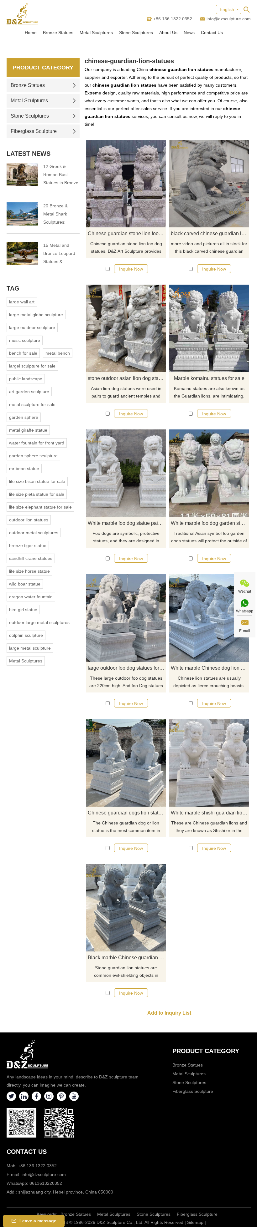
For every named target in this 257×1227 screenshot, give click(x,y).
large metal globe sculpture (36, 314)
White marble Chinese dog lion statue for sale (210, 668)
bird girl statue (23, 609)
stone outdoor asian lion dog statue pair (127, 378)
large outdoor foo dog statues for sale (127, 668)
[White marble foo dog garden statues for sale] (209, 473)
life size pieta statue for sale (36, 494)
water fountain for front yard (36, 442)
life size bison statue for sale (37, 481)
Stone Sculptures (136, 32)
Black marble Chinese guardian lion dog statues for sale (127, 957)
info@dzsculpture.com (229, 18)
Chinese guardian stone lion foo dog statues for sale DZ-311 (127, 233)
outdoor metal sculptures (33, 532)
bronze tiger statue (27, 545)
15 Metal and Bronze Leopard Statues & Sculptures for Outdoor (59, 254)
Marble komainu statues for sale (209, 378)
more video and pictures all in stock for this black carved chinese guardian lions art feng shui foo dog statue (209, 248)
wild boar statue (24, 583)
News (189, 32)
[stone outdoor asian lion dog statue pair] (126, 328)
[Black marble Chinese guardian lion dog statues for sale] (126, 907)
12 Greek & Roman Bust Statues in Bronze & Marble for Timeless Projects (60, 175)
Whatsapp (244, 611)
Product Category (43, 67)
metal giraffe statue (28, 430)
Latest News (28, 153)
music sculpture (24, 340)
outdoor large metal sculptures (39, 622)
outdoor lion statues (28, 519)
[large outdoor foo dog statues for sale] (126, 618)
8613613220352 (45, 1183)
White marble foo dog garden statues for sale (210, 523)
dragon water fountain (31, 596)
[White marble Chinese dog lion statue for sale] (209, 618)
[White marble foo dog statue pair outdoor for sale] (126, 473)
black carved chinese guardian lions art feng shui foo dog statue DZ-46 (210, 233)
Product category (205, 1050)
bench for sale (23, 353)
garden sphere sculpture (33, 455)
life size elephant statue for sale (40, 507)
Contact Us (212, 32)
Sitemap (195, 1222)
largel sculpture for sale (32, 365)
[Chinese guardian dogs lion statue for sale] (126, 763)
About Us (168, 32)
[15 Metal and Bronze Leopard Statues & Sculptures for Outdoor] (22, 253)
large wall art (21, 301)
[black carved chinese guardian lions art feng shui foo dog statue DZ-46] (209, 183)
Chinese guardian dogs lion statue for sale (127, 812)
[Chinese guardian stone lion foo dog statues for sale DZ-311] (126, 183)
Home (31, 32)
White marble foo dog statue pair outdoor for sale (127, 523)
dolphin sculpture (26, 635)
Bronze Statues (58, 32)
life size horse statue (29, 571)
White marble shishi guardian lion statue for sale (210, 812)
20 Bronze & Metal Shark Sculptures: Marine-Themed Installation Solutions (59, 214)
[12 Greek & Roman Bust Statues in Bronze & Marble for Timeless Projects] (22, 174)
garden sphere (23, 417)
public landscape (25, 378)
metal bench (57, 353)
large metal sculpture (30, 648)
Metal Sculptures (96, 32)
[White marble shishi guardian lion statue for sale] (209, 763)
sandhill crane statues (30, 558)
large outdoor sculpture (32, 327)
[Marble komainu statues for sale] (209, 328)
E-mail (244, 631)
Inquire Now (131, 268)
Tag (13, 288)
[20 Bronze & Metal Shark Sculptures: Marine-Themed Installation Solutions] (22, 214)
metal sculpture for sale (32, 404)
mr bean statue (24, 468)
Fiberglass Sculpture (34, 131)
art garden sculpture (29, 391)
